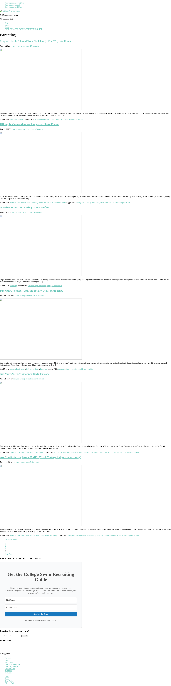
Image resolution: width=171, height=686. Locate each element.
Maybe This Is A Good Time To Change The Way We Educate (37, 40)
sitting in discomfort (54, 286)
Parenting (13, 119)
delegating (71, 535)
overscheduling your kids (67, 369)
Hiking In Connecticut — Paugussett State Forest (29, 124)
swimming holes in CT (123, 203)
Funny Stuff (9, 662)
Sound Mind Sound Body (56, 203)
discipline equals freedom (37, 286)
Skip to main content (12, 5)
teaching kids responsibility (86, 535)
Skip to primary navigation (14, 3)
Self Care (42, 203)
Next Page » (9, 554)
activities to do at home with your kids (68, 452)
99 (6, 552)
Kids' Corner (30, 452)
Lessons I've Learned (17, 369)
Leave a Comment (36, 129)
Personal (21, 119)
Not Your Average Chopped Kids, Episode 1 (26, 373)
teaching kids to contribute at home (110, 535)
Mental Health (10, 669)
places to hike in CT (106, 203)
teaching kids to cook (131, 535)
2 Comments (34, 46)
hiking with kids (93, 203)
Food (12, 452)
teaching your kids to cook (129, 452)
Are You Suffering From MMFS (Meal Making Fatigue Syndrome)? (40, 457)
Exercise (13, 203)
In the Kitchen (20, 452)
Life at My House (23, 203)
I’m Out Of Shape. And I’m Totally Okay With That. (31, 290)
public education (62, 119)
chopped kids (88, 452)
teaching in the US (76, 119)
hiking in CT (81, 203)
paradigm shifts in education (45, 119)
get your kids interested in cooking (106, 452)
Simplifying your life (85, 369)
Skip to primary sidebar (13, 7)
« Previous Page (11, 539)
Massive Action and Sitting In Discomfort (24, 207)
